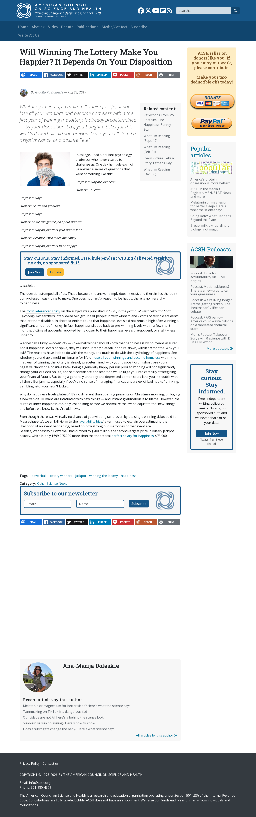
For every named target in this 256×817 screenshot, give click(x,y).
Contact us (51, 763)
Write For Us (29, 35)
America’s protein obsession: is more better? (210, 181)
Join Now (35, 272)
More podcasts (218, 348)
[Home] (61, 11)
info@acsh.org (40, 782)
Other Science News (52, 483)
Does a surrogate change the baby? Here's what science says (68, 729)
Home (23, 27)
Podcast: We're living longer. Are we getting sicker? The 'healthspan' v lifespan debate (211, 306)
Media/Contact (114, 27)
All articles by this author (155, 735)
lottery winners (60, 476)
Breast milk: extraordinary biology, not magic (209, 227)
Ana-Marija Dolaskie (49, 92)
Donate (67, 27)
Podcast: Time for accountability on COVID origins (208, 277)
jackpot (80, 476)
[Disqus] (100, 583)
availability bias (90, 421)
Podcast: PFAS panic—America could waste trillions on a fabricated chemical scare (211, 323)
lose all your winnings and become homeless (127, 357)
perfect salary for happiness (132, 436)
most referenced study (43, 311)
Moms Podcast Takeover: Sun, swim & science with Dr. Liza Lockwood (211, 338)
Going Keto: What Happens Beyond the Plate (210, 218)
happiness (128, 476)
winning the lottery (103, 476)
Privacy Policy (30, 763)
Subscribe (139, 27)
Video (53, 27)
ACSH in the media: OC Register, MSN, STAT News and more (210, 193)
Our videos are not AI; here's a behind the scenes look (63, 717)
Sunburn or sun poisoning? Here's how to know (59, 723)
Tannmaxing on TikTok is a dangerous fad (55, 711)
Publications (87, 27)
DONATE (212, 97)
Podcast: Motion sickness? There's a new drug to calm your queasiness (210, 290)
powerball (38, 476)
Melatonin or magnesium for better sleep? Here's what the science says (76, 706)
